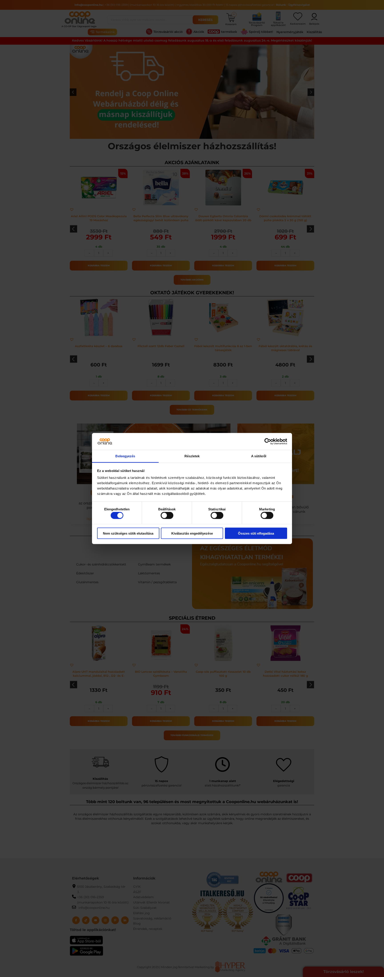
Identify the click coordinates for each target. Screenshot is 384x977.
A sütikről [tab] (258, 456)
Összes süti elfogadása (256, 533)
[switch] (167, 515)
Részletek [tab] (192, 456)
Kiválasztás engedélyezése (192, 533)
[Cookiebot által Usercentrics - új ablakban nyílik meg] (267, 441)
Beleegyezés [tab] (125, 456)
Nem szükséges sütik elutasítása (128, 533)
